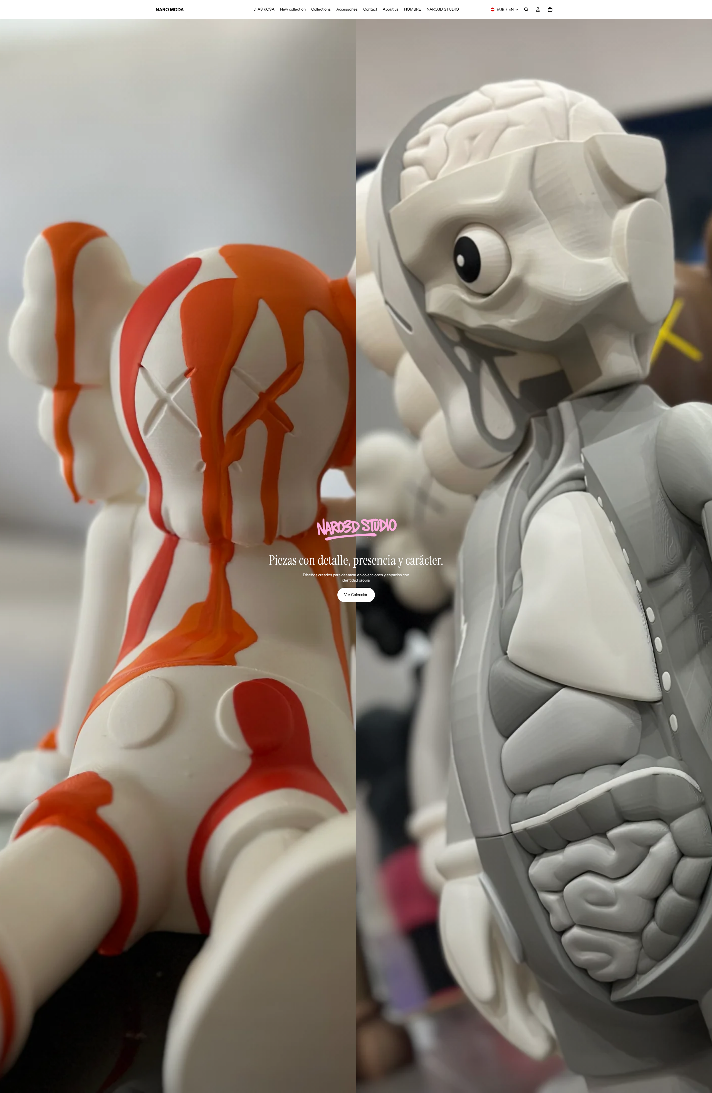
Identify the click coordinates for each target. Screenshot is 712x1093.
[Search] (526, 9)
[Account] (538, 9)
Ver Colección (356, 594)
